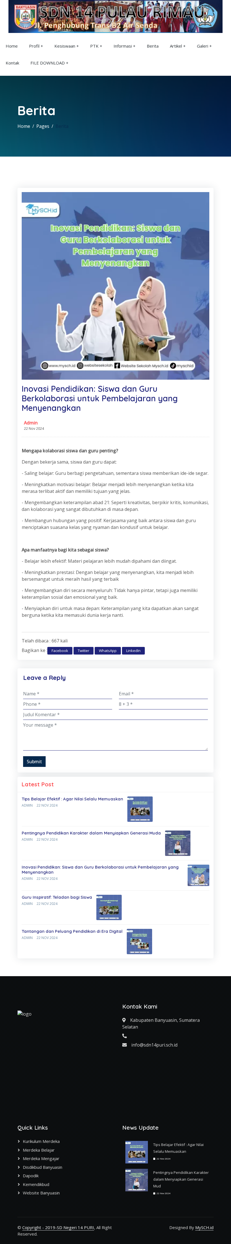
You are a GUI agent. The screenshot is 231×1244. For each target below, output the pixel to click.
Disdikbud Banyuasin (42, 1167)
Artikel (176, 46)
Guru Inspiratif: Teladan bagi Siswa (57, 897)
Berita (153, 46)
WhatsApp (108, 650)
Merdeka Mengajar (41, 1158)
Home (12, 46)
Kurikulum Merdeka (41, 1141)
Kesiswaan (64, 46)
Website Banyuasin (41, 1193)
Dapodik (31, 1175)
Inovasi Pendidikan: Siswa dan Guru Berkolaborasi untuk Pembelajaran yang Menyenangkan (100, 869)
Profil (34, 46)
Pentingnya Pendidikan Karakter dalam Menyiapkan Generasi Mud (181, 1179)
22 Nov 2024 (47, 805)
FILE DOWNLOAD (47, 63)
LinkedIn (133, 650)
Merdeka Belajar (39, 1150)
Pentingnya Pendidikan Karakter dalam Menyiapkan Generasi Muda (91, 833)
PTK (94, 46)
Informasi (123, 46)
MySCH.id (204, 1227)
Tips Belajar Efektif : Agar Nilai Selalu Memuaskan (72, 799)
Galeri (202, 46)
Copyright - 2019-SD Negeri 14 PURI (58, 1227)
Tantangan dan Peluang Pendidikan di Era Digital (72, 931)
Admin (31, 423)
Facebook (60, 650)
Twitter (83, 650)
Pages (42, 126)
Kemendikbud (36, 1184)
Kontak (12, 63)
